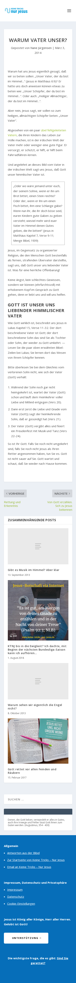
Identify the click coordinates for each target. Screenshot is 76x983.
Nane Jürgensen (41, 48)
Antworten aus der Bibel (23, 853)
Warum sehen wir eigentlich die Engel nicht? (35, 706)
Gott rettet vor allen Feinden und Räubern (32, 771)
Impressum (15, 889)
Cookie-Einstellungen (21, 903)
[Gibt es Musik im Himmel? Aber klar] (38, 546)
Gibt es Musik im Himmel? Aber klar (33, 570)
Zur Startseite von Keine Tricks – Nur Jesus (36, 860)
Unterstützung (25, 938)
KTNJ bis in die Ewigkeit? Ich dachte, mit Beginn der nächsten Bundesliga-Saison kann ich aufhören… (37, 649)
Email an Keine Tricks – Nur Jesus (29, 867)
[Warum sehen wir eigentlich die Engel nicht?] (38, 681)
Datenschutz (15, 896)
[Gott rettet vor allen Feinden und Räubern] (38, 741)
